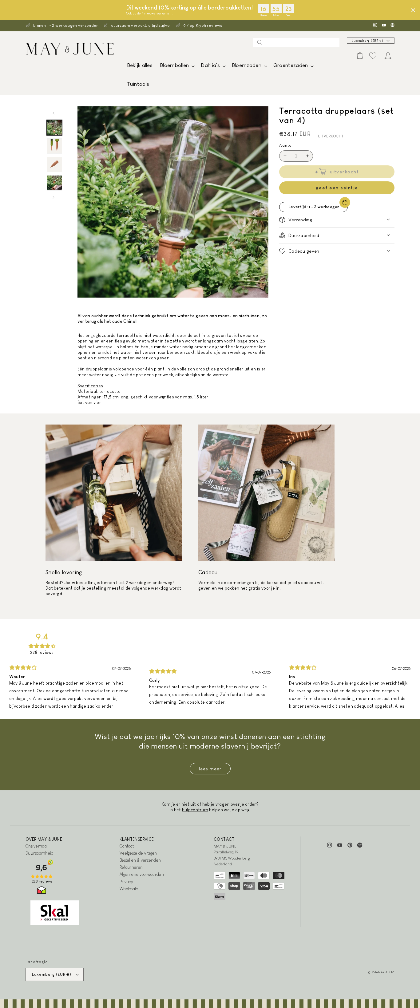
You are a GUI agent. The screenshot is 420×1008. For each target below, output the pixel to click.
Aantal (286, 145)
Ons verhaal (37, 846)
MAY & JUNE (386, 972)
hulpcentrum (195, 809)
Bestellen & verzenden (140, 860)
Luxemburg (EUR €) (367, 40)
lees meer (210, 768)
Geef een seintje (337, 187)
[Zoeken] (260, 42)
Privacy (126, 881)
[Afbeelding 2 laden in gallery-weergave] (54, 146)
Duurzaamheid (40, 853)
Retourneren (131, 867)
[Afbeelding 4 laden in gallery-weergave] (54, 183)
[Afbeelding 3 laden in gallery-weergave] (54, 164)
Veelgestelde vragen (138, 853)
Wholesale (129, 888)
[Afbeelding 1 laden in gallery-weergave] (54, 127)
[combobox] (296, 42)
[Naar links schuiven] (53, 113)
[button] (176, 66)
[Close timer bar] (413, 10)
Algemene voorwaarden (142, 874)
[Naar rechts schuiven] (53, 197)
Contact (127, 846)
